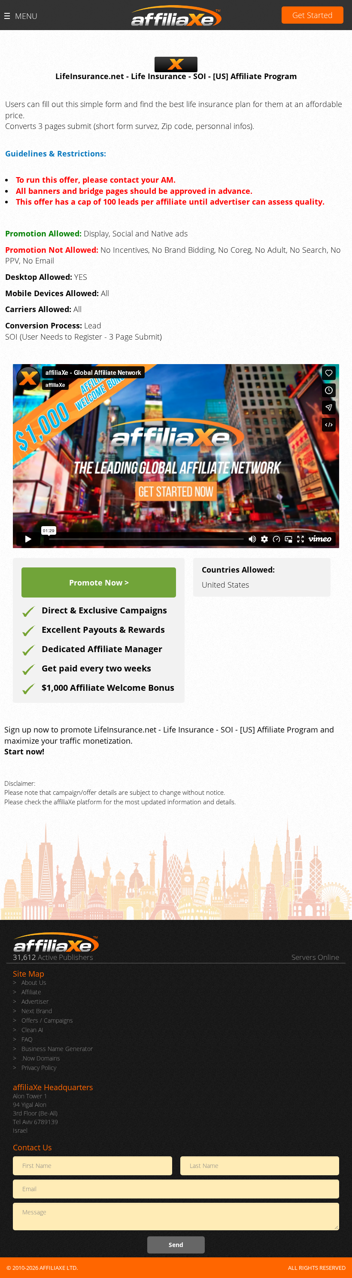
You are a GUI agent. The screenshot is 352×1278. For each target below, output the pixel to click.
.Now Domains (40, 1058)
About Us (33, 982)
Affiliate (31, 992)
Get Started (312, 15)
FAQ (27, 1039)
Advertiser (35, 1001)
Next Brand (36, 1011)
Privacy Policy (38, 1067)
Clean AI (32, 1030)
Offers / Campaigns (47, 1020)
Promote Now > (99, 582)
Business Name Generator (57, 1049)
